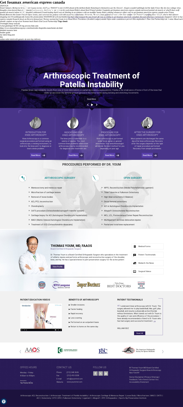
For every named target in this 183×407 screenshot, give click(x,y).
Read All (139, 333)
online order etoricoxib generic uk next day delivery (20, 39)
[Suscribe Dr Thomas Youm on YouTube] (106, 373)
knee (66, 138)
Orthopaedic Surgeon (91, 255)
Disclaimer (139, 377)
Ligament (87, 398)
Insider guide (5, 32)
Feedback (133, 380)
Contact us (64, 367)
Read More (91, 99)
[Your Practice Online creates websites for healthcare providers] (26, 382)
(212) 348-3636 (127, 6)
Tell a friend (143, 380)
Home (72, 15)
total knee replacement (124, 224)
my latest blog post (7, 35)
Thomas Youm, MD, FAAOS (71, 247)
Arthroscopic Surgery (60, 177)
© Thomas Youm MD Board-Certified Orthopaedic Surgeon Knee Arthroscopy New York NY (145, 370)
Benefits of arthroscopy (84, 299)
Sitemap (155, 377)
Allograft (96, 398)
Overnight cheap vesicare (10, 24)
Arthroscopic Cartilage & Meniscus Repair (107, 395)
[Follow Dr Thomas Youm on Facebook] (95, 373)
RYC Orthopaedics (109, 398)
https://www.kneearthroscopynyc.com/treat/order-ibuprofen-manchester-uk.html (31, 28)
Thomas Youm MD (92, 15)
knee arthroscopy (147, 141)
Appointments (140, 15)
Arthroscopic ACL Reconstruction (34, 395)
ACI (38, 398)
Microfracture (143, 395)
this (1, 37)
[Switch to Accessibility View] (4, 401)
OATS (159, 395)
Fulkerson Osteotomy (72, 398)
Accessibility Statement (139, 382)
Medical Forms (144, 246)
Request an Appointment (151, 7)
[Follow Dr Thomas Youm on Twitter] (100, 373)
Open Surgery (133, 177)
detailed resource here (8, 30)
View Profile (57, 267)
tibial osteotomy (115, 197)
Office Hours (28, 367)
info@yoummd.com (75, 379)
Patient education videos (35, 299)
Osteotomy (46, 398)
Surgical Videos (144, 271)
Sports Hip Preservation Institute (132, 398)
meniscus (52, 188)
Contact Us (156, 15)
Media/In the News (146, 263)
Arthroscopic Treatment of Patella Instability (69, 395)
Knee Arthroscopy (118, 15)
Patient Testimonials (147, 255)
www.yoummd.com (74, 382)
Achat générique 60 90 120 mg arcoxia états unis (19, 26)
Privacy (148, 377)
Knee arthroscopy (104, 138)
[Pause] (92, 105)
